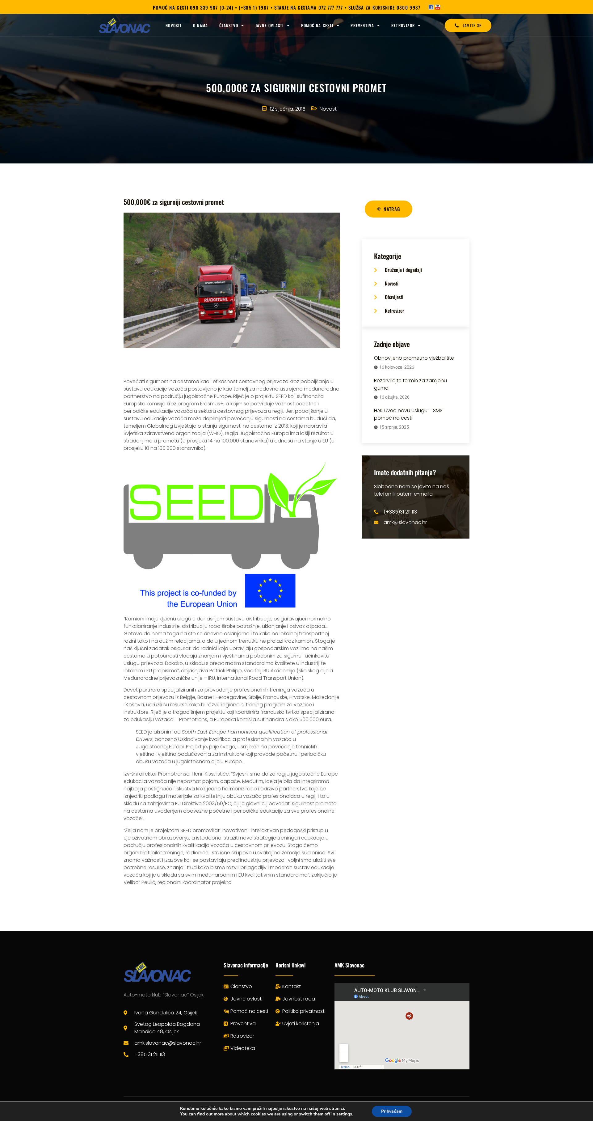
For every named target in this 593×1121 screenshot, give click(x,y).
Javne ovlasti (269, 25)
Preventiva (362, 25)
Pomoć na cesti (317, 25)
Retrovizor (403, 25)
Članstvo (228, 25)
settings (344, 1114)
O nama (200, 25)
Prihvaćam (391, 1111)
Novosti (174, 25)
